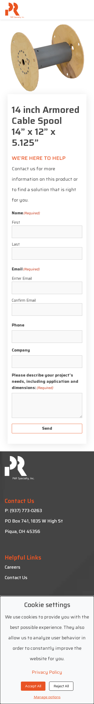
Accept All (33, 686)
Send (47, 428)
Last (16, 244)
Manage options (47, 697)
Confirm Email (24, 300)
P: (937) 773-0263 (23, 510)
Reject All (61, 686)
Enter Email (22, 278)
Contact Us (16, 577)
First (16, 222)
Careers (12, 567)
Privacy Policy (47, 672)
